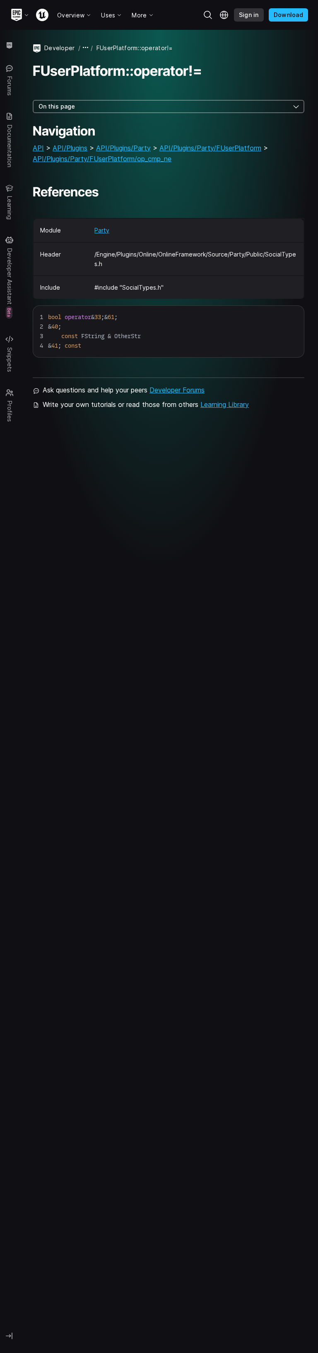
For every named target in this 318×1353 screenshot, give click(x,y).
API (38, 148)
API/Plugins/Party (123, 148)
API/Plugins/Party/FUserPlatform (210, 148)
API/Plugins (70, 148)
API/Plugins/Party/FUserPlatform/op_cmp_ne (102, 159)
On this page (57, 106)
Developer (59, 47)
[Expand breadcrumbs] (86, 48)
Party (101, 230)
